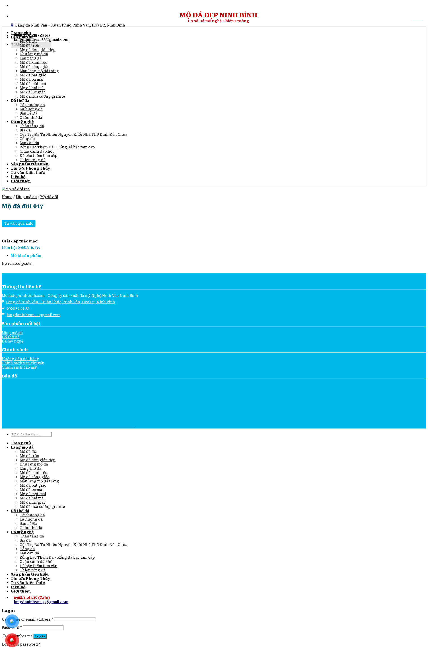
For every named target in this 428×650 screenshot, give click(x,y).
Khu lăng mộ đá (34, 54)
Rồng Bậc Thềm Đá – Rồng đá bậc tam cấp (57, 147)
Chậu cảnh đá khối (37, 151)
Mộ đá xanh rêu (33, 62)
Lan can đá (29, 143)
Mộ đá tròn (29, 45)
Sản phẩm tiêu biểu (30, 164)
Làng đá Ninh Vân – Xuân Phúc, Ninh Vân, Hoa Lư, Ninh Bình (70, 25)
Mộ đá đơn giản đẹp (38, 50)
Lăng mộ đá (22, 37)
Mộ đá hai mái (32, 88)
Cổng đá (27, 139)
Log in (40, 636)
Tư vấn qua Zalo (18, 223)
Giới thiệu (21, 181)
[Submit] (12, 50)
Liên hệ (18, 177)
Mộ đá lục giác (32, 92)
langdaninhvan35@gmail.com (41, 39)
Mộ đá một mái (33, 84)
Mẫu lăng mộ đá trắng (39, 71)
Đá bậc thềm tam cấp (38, 156)
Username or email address (27, 619)
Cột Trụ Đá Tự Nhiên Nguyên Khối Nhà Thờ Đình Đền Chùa (73, 134)
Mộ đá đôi (28, 41)
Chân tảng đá (32, 126)
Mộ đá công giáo (34, 67)
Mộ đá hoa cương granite (42, 96)
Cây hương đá (32, 105)
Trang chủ (21, 33)
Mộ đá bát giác (33, 75)
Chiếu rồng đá (32, 160)
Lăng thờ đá (30, 58)
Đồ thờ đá (20, 100)
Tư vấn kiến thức (28, 172)
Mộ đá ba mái (31, 79)
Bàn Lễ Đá (28, 113)
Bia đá (25, 130)
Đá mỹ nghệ (22, 122)
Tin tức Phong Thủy (30, 168)
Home (7, 197)
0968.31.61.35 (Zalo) (32, 598)
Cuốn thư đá (31, 117)
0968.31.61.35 (18, 308)
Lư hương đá (31, 109)
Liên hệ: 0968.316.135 (21, 248)
